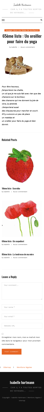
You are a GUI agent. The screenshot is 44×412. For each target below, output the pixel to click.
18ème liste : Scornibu (11, 188)
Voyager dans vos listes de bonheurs (22, 30)
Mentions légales (24, 367)
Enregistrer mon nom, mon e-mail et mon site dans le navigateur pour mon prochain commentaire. (21, 340)
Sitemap (7, 367)
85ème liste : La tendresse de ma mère (18, 254)
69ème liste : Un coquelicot (13, 241)
